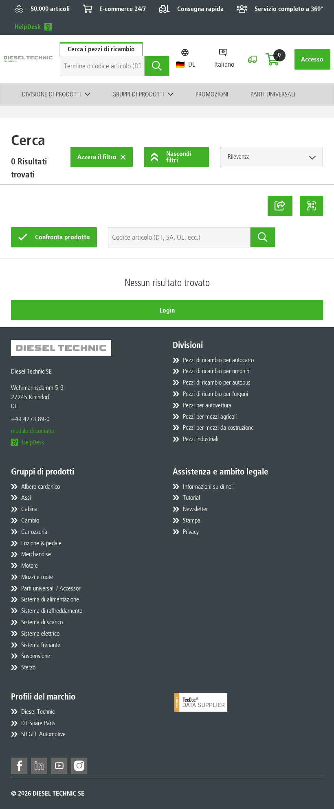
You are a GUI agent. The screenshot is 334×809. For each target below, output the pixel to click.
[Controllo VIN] (252, 59)
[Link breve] (280, 206)
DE (192, 64)
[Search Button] (157, 66)
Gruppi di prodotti (138, 94)
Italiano (224, 64)
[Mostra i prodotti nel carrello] (272, 59)
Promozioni (212, 94)
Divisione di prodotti (51, 94)
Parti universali (272, 94)
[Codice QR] (311, 206)
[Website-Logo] (28, 59)
